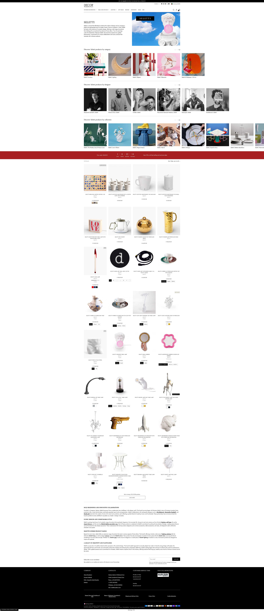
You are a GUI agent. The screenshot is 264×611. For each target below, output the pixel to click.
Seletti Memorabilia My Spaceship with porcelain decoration (144, 436)
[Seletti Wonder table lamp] (119, 341)
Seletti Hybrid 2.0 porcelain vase (95, 315)
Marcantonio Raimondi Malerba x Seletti (167, 112)
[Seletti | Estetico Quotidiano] (242, 134)
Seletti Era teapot (120, 237)
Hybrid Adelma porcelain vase (109, 524)
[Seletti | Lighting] (119, 64)
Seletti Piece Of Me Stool (95, 360)
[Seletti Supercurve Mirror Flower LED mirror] (168, 341)
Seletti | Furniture (88, 77)
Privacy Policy (152, 596)
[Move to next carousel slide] (179, 50)
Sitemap (86, 582)
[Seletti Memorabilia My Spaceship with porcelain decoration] (144, 422)
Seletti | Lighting (112, 77)
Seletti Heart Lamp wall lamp (169, 474)
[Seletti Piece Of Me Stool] (95, 344)
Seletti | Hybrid (161, 147)
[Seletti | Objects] (144, 64)
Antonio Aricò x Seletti (113, 112)
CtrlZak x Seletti (136, 112)
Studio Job (87, 514)
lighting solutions (166, 534)
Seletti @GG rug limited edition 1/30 (95, 194)
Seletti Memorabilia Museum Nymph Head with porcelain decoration (169, 436)
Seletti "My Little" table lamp (119, 397)
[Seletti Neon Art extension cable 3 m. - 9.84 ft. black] (144, 258)
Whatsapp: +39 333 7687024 (115, 585)
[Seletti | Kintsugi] (193, 134)
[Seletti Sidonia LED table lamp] (95, 384)
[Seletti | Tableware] (168, 64)
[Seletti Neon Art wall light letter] (119, 258)
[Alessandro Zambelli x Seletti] (95, 99)
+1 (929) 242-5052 (112, 582)
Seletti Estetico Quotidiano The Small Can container (168, 195)
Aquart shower (88, 524)
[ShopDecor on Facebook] (161, 3)
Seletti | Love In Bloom (113, 147)
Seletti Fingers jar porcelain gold (168, 237)
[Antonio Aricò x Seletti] (119, 99)
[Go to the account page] (176, 9)
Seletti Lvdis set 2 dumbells (95, 474)
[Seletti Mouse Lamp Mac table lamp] (144, 384)
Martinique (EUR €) (89, 603)
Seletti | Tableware (161, 77)
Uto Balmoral (160, 512)
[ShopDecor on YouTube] (168, 3)
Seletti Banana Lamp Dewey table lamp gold (144, 475)
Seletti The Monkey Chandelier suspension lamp (95, 436)
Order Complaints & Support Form (116, 577)
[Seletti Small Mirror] (144, 341)
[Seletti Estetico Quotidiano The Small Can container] (168, 178)
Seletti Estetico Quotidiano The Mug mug (144, 194)
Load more (132, 497)
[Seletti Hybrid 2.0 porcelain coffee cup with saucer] (168, 258)
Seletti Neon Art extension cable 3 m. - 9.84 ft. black (144, 272)
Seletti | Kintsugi (186, 147)
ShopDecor (94, 606)
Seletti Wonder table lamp (120, 354)
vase (115, 537)
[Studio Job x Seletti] (193, 99)
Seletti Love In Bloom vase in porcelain (169, 315)
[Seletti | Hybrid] (168, 134)
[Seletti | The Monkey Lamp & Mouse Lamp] (95, 134)
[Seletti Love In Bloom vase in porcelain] (168, 302)
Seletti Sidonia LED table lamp (95, 397)
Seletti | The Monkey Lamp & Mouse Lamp (94, 147)
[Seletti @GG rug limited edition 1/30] (95, 178)
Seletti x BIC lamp (95, 277)
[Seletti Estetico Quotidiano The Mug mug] (144, 178)
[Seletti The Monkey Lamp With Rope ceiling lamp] (168, 384)
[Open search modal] (173, 9)
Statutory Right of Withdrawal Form (116, 575)
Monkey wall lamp (166, 522)
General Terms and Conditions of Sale (92, 596)
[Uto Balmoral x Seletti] (217, 99)
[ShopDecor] (89, 5)
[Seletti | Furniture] (95, 64)
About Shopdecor (88, 575)
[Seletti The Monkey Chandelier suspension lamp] (95, 422)
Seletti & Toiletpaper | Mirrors (189, 77)
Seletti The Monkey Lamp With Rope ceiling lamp (168, 398)
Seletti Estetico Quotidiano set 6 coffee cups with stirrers (120, 195)
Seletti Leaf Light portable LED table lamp (144, 315)
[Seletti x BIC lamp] (95, 261)
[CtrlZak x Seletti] (144, 99)
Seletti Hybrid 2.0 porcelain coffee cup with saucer (169, 272)
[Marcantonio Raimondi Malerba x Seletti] (168, 99)
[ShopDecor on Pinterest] (165, 3)
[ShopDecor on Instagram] (163, 3)
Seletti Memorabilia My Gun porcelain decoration (119, 436)
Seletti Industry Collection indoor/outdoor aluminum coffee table (120, 475)
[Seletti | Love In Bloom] (119, 134)
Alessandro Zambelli (170, 512)
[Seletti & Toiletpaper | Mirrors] (193, 64)
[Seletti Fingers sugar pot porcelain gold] (144, 221)
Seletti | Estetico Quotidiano (237, 147)
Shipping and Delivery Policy (132, 596)
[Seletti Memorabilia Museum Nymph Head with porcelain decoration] (168, 422)
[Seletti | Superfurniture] (217, 134)
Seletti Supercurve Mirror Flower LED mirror (168, 355)
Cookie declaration (171, 596)
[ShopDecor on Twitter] (167, 3)
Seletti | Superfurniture (211, 147)
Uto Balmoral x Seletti (211, 112)
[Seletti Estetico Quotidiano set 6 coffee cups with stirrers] (119, 178)
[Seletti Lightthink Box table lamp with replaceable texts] (95, 221)
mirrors (107, 536)
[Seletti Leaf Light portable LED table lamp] (144, 302)
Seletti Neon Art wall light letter (119, 271)
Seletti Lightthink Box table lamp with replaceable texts (95, 237)
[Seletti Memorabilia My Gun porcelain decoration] (119, 422)
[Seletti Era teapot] (119, 221)
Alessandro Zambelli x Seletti (91, 112)
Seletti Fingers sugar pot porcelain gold (144, 237)
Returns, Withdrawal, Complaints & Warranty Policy (112, 596)
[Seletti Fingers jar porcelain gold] (168, 221)
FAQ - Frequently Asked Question (91, 580)
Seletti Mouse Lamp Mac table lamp (144, 397)
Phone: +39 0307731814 (114, 580)
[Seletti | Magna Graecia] (144, 134)
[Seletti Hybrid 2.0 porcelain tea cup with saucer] (119, 302)
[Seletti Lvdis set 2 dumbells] (95, 461)
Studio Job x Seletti (186, 112)
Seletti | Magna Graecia (138, 147)
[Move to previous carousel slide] (176, 50)
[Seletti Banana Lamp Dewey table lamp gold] (144, 461)
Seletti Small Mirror (144, 354)
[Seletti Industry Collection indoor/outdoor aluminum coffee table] (119, 461)
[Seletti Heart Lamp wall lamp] (168, 461)
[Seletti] (119, 384)
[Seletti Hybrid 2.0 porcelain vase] (95, 302)
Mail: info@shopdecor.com (114, 587)
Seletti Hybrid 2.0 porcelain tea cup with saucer (120, 316)
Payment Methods (88, 577)
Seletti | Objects (137, 77)
